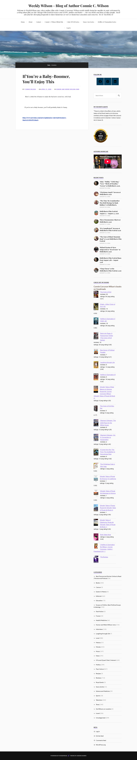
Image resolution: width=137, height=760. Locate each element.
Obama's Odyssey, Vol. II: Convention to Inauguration (108, 437)
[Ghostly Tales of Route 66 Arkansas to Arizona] (97, 493)
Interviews (99, 629)
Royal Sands (100, 682)
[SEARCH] (119, 95)
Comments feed (101, 740)
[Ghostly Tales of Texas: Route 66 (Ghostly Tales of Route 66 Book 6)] (97, 508)
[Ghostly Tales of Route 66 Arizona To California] (97, 479)
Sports (98, 695)
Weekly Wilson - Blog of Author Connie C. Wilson (69, 5)
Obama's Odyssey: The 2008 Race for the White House (108, 422)
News (98, 656)
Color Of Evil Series (73, 22)
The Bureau (104, 557)
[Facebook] (100, 81)
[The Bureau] (97, 559)
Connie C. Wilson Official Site (54, 22)
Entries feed (100, 736)
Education (99, 600)
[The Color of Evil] (97, 294)
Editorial (98, 596)
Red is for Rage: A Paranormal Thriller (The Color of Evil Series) (106, 336)
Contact (38, 22)
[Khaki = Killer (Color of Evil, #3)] (97, 307)
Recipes (98, 673)
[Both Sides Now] (97, 537)
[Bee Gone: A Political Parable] (97, 352)
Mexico (98, 642)
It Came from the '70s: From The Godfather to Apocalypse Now (107, 451)
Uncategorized (100, 718)
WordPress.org (101, 745)
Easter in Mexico (101, 592)
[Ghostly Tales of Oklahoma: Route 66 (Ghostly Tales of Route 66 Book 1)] (97, 522)
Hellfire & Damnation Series (107, 22)
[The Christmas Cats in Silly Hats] (97, 466)
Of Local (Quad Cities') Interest (106, 660)
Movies (98, 647)
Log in (98, 731)
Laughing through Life (107, 362)
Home (23, 22)
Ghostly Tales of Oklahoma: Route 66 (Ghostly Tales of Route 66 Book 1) (107, 523)
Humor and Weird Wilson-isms (67, 89)
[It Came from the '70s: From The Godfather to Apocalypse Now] (97, 452)
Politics (98, 665)
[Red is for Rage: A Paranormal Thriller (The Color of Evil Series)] (97, 336)
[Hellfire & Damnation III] (97, 377)
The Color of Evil (105, 292)
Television (99, 700)
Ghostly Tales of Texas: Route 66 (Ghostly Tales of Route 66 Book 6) (108, 507)
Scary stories (100, 687)
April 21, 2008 (46, 89)
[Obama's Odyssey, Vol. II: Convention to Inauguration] (97, 437)
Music (98, 651)
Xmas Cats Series (88, 22)
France (98, 616)
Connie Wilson (30, 89)
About (30, 22)
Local (97, 638)
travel (98, 713)
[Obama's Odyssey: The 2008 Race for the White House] (97, 423)
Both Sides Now (105, 534)
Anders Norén (81, 755)
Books (98, 583)
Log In (69, 28)
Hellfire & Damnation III (107, 374)
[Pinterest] (107, 81)
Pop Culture (100, 669)
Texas (97, 704)
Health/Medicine (101, 620)
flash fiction (99, 611)
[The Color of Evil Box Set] (97, 408)
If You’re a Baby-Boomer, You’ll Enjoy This (46, 78)
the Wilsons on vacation (103, 709)
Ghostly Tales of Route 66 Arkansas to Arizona (108, 492)
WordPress (63, 755)
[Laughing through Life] (97, 365)
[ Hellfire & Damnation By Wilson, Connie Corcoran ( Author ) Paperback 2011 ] (104, 548)
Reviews (98, 678)
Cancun (98, 587)
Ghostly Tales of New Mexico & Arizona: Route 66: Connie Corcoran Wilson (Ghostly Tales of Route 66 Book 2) (104, 392)
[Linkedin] (115, 81)
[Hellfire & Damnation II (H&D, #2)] (97, 321)
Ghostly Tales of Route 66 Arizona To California (108, 477)
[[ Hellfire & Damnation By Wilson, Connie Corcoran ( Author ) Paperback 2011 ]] (97, 546)
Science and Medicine (103, 691)
